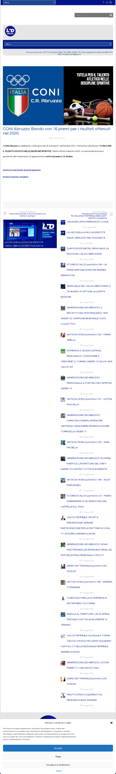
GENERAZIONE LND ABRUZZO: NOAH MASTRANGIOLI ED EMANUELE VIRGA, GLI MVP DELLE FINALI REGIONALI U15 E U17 (86, 549)
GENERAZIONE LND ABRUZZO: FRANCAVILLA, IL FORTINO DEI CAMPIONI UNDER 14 (86, 383)
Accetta (58, 748)
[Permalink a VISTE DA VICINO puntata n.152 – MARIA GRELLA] (63, 337)
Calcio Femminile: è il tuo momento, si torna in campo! (27, 214)
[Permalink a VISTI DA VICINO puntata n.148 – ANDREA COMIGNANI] (63, 584)
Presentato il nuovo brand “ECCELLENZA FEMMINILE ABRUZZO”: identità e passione (89, 215)
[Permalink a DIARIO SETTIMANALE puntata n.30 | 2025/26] (63, 568)
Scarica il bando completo (15, 177)
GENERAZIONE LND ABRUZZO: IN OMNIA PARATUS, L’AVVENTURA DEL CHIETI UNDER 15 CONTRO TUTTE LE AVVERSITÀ (86, 463)
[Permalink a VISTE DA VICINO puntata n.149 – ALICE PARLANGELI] (63, 482)
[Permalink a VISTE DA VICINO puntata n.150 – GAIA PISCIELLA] (63, 444)
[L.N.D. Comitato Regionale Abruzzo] (10, 34)
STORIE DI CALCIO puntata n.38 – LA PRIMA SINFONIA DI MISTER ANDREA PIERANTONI (84, 270)
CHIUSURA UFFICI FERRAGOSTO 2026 (87, 222)
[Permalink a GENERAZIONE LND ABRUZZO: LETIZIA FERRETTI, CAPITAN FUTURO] (63, 665)
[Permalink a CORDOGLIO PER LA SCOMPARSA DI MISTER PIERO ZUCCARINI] (63, 600)
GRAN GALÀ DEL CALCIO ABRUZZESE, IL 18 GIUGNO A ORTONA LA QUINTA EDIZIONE (86, 291)
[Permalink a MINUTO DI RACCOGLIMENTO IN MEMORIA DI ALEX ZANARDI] (63, 697)
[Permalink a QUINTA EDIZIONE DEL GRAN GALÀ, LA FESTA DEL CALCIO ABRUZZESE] (63, 251)
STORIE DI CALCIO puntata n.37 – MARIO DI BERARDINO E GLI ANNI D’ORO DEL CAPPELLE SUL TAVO (86, 501)
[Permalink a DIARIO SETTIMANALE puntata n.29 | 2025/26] (63, 681)
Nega (58, 756)
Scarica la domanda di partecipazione (22, 170)
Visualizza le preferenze (58, 765)
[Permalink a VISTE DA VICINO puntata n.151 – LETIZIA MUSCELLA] (63, 401)
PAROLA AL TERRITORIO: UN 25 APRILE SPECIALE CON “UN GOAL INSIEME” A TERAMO (85, 619)
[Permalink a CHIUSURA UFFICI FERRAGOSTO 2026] (63, 224)
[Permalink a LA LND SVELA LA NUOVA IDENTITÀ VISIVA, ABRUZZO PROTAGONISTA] (63, 235)
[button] (111, 722)
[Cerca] (111, 15)
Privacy (59, 771)
